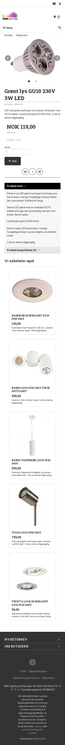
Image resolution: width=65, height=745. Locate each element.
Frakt (23, 671)
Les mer (38, 726)
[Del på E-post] (39, 171)
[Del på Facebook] (32, 171)
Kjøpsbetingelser (38, 671)
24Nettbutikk (38, 738)
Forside (8, 35)
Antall (7, 147)
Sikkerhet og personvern (26, 678)
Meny (9, 27)
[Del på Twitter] (25, 171)
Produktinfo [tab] (15, 186)
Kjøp (14, 161)
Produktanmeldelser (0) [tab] (22, 250)
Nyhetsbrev (48, 678)
